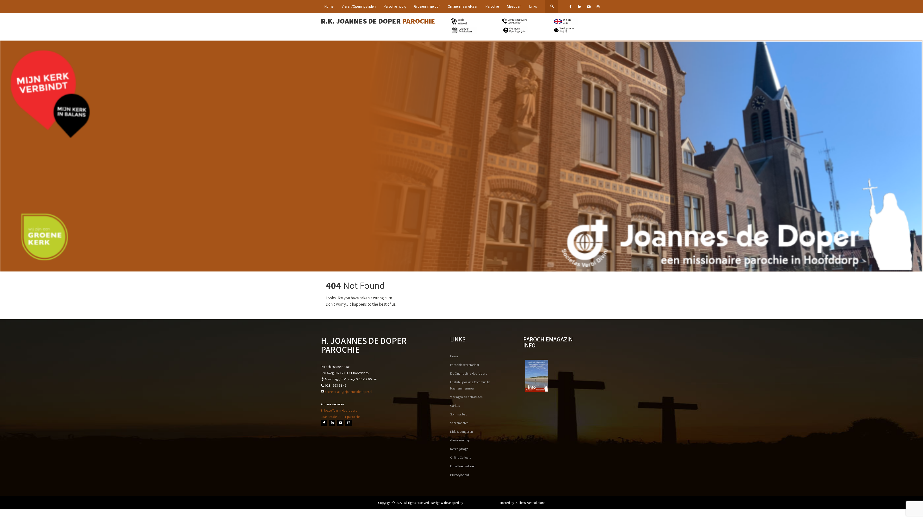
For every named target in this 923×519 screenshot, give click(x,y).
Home (329, 6)
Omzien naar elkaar (463, 6)
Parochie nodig (395, 6)
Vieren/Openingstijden (359, 6)
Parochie (492, 6)
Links (533, 6)
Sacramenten (459, 423)
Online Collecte (460, 457)
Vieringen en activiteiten (466, 397)
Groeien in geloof (427, 6)
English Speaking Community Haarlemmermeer (470, 385)
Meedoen (514, 6)
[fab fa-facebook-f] (570, 7)
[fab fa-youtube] (589, 7)
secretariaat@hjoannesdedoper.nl (348, 391)
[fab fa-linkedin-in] (579, 7)
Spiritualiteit (458, 414)
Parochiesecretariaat (464, 365)
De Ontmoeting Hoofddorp (468, 373)
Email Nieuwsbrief (462, 466)
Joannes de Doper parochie (340, 416)
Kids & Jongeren (461, 431)
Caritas (455, 405)
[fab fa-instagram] (598, 7)
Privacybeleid (459, 475)
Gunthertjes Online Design (481, 502)
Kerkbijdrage (459, 449)
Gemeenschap (460, 440)
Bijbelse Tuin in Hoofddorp (339, 410)
